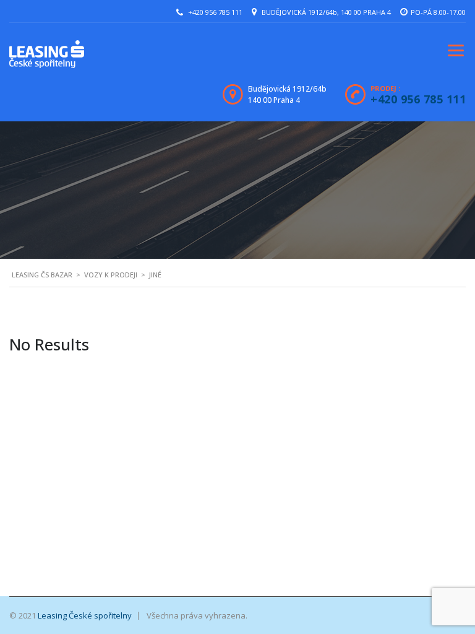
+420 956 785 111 (215, 12)
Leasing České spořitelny (85, 615)
